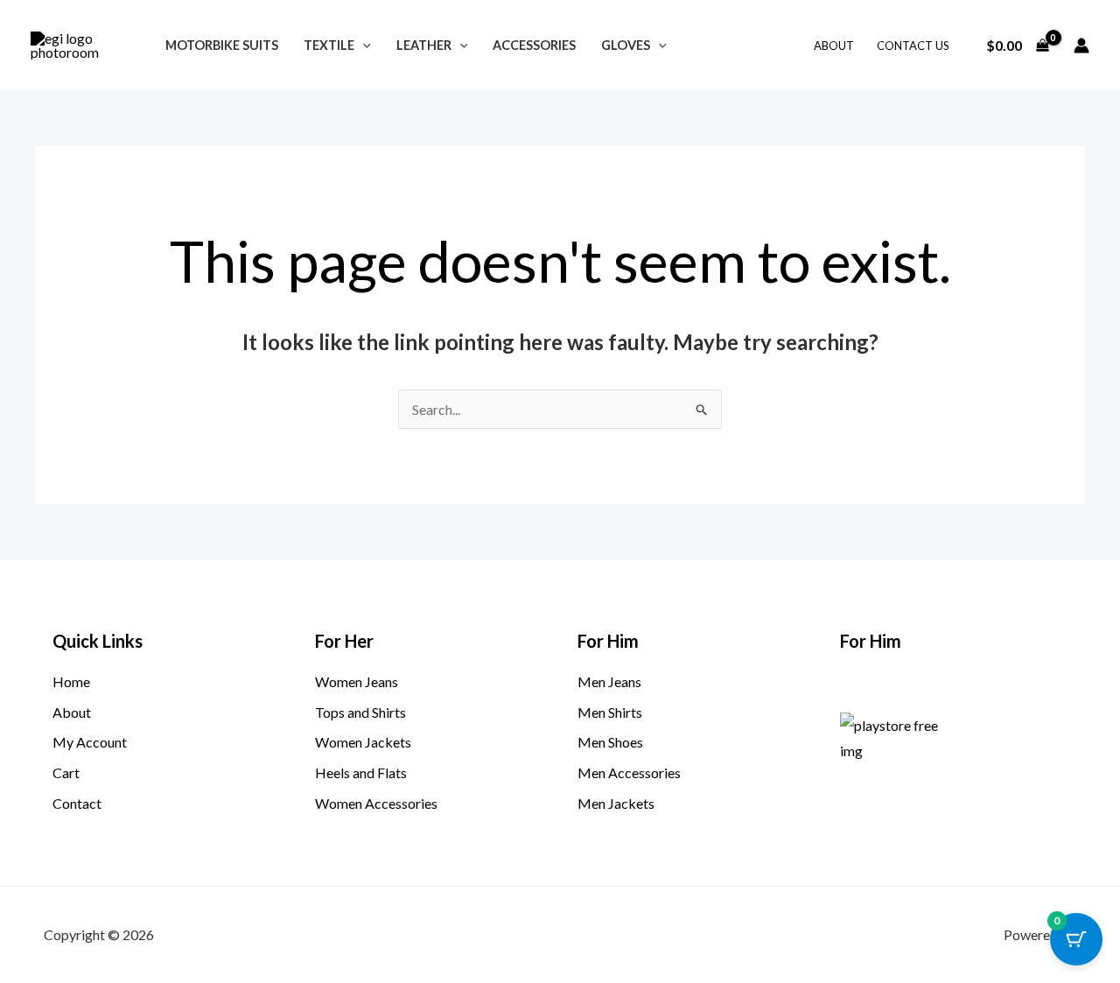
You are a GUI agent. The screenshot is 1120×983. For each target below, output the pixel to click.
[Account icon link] (1081, 45)
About (834, 46)
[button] (362, 45)
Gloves (625, 45)
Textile (329, 45)
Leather (424, 45)
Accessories (534, 45)
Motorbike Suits (221, 45)
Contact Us (913, 46)
